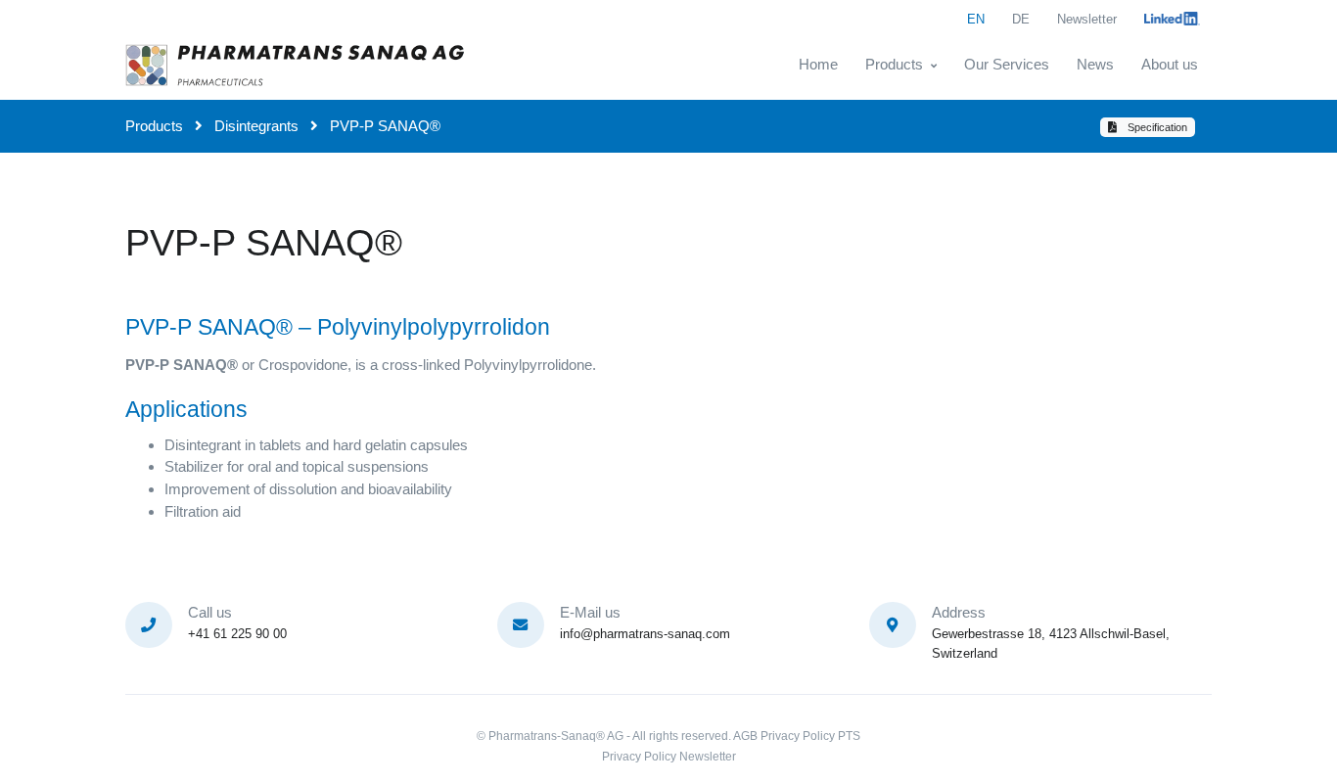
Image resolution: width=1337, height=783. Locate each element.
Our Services (1006, 64)
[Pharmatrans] (296, 64)
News (1095, 64)
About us (1169, 64)
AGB (745, 736)
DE (1021, 19)
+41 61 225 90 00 (237, 633)
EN (976, 19)
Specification (1156, 127)
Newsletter (1087, 19)
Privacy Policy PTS (810, 736)
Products (894, 64)
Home (818, 64)
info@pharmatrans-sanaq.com (645, 633)
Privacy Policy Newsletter (669, 756)
